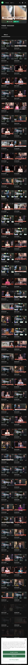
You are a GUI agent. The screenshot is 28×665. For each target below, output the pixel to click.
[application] (14, 12)
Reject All (14, 656)
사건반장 (3, 25)
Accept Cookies (14, 652)
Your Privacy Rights (14, 659)
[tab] (5, 35)
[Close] (25, 639)
